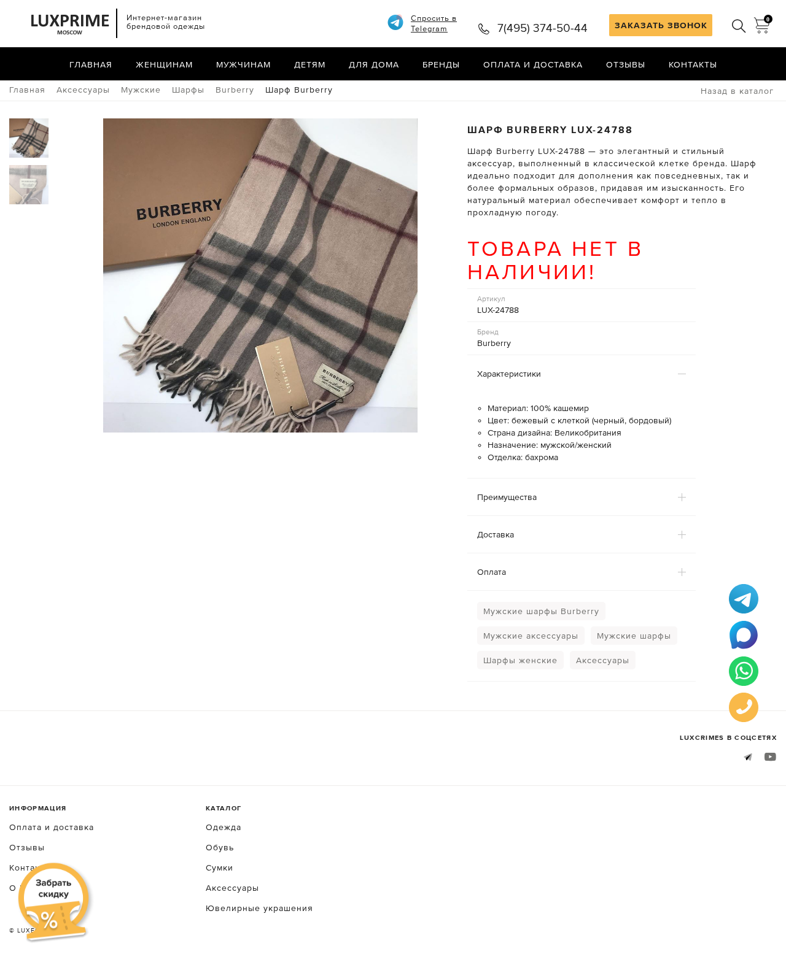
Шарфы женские (520, 660)
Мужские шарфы (634, 635)
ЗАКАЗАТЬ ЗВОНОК (661, 25)
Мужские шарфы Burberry (541, 611)
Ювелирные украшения (259, 908)
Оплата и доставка (533, 64)
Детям (309, 64)
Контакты (693, 64)
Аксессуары (602, 660)
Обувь (220, 847)
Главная (90, 64)
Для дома (374, 64)
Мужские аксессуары (530, 635)
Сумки (219, 867)
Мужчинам (243, 64)
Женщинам (164, 64)
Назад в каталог (737, 91)
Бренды (441, 64)
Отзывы (625, 64)
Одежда (223, 827)
